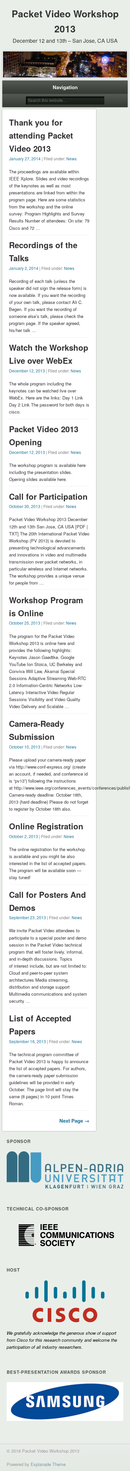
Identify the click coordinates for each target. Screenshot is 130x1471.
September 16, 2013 (27, 1041)
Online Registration (46, 826)
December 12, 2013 (27, 370)
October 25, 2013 (24, 623)
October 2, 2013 (23, 836)
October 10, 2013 (24, 747)
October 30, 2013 (24, 506)
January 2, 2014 (23, 268)
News (71, 158)
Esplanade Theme (48, 1464)
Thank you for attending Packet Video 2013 (41, 135)
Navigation (65, 87)
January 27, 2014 (25, 158)
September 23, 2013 (27, 917)
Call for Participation (48, 496)
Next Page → (74, 1120)
